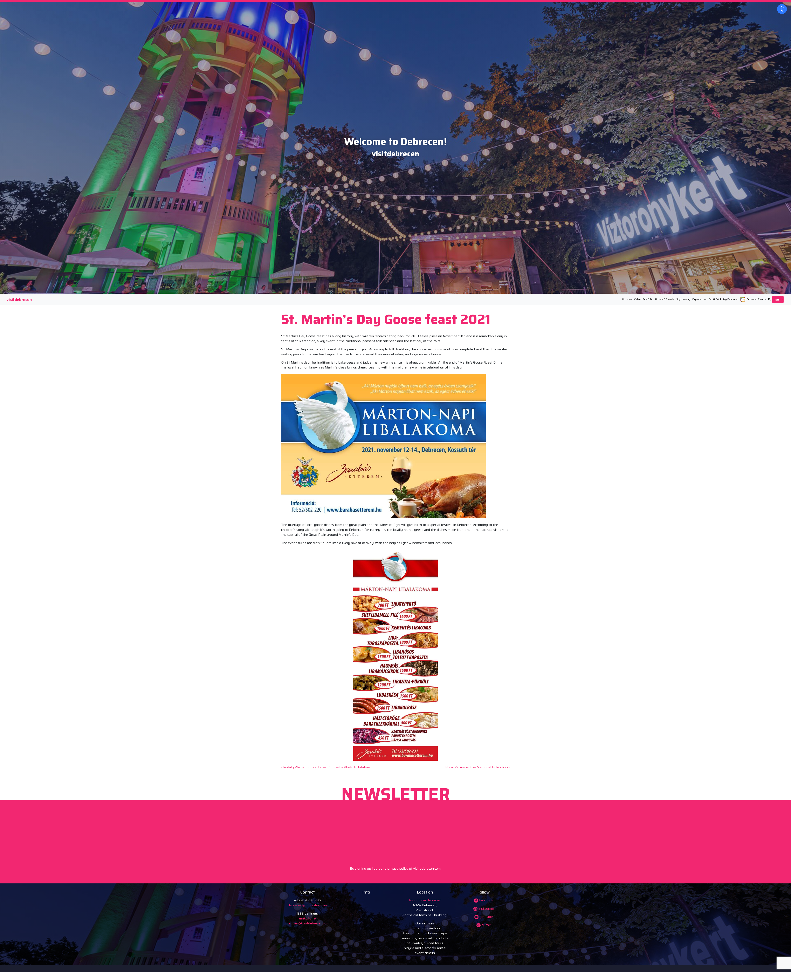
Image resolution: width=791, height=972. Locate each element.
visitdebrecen (19, 299)
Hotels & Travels (664, 299)
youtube (486, 916)
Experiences (699, 299)
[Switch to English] (778, 299)
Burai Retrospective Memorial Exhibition (477, 767)
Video (637, 299)
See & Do (647, 299)
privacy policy (397, 868)
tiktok (486, 925)
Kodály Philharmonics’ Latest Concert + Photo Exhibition (326, 767)
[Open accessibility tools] (782, 9)
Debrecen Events (756, 299)
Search (769, 299)
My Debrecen (730, 299)
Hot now (627, 299)
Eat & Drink (715, 299)
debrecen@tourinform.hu (307, 905)
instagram (485, 908)
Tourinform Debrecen (424, 900)
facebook (485, 900)
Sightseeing (683, 299)
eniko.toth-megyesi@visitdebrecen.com (307, 921)
